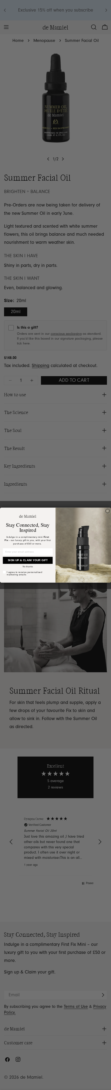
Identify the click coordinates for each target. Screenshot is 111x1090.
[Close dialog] (107, 511)
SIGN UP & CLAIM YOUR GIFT (28, 560)
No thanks (28, 566)
